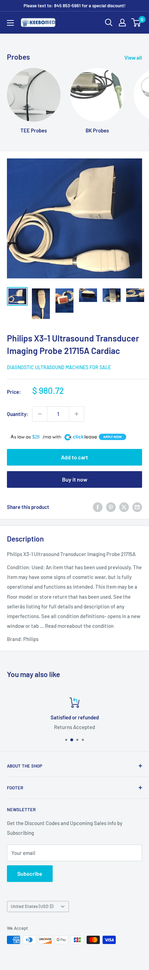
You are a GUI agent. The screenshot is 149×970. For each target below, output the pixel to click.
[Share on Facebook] (98, 507)
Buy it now (74, 479)
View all (133, 57)
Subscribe (29, 873)
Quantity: (17, 414)
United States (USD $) (32, 906)
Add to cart (74, 457)
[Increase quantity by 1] (76, 414)
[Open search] (109, 22)
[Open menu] (10, 23)
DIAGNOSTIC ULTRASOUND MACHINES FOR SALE (59, 367)
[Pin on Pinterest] (111, 507)
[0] (136, 22)
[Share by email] (137, 507)
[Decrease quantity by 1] (40, 414)
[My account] (122, 22)
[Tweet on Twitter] (124, 507)
